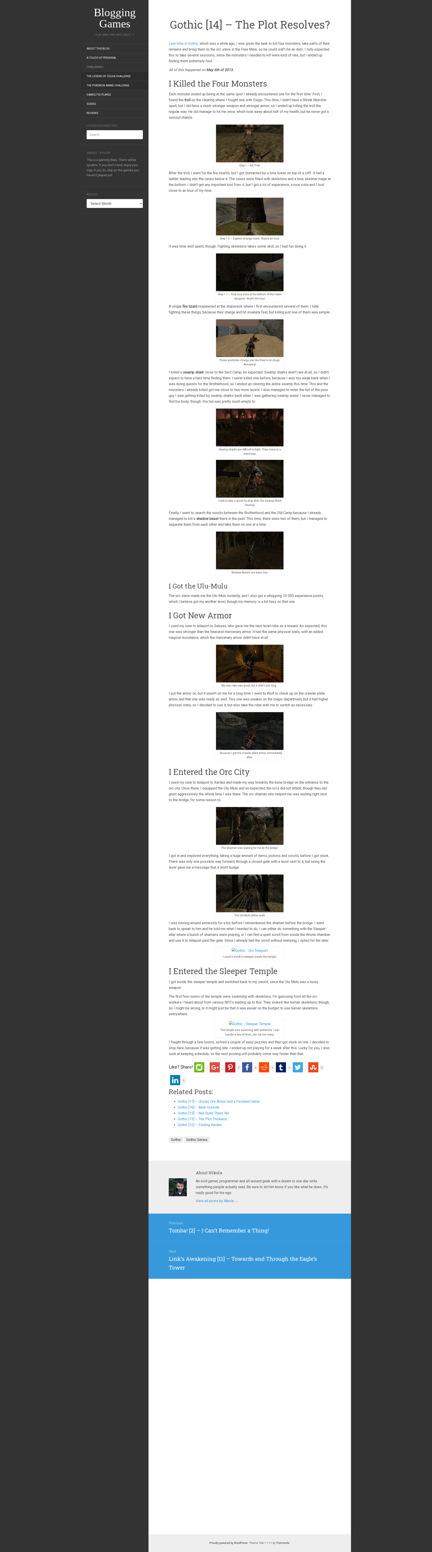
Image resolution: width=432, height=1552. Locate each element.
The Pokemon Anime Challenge (108, 85)
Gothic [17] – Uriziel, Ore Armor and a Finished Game (219, 1101)
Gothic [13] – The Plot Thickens (202, 1119)
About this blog (98, 48)
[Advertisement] (115, 286)
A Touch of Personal (101, 57)
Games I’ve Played (99, 94)
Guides (91, 103)
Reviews (92, 113)
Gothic (176, 1140)
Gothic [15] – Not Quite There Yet (203, 1113)
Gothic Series (196, 1140)
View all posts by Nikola (217, 1201)
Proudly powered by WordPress (228, 1543)
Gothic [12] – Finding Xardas (200, 1125)
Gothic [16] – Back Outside (198, 1107)
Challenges (95, 67)
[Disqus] (249, 1335)
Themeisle (282, 1543)
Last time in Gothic (183, 43)
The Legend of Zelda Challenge (109, 76)
